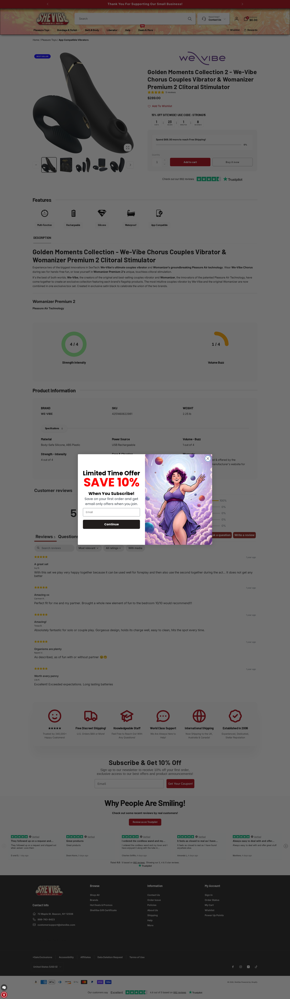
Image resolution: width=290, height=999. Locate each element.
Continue (111, 524)
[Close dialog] (208, 458)
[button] (4, 987)
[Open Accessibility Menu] (4, 994)
